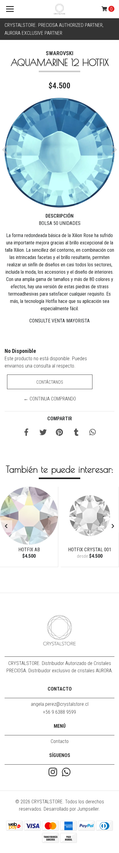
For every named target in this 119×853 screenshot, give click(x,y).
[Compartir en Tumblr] (76, 433)
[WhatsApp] (66, 772)
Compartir (59, 418)
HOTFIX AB (29, 550)
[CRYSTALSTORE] (59, 9)
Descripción (59, 216)
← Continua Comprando (49, 399)
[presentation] (6, 526)
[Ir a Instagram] (53, 772)
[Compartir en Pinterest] (59, 433)
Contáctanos (49, 382)
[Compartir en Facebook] (26, 433)
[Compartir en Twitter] (43, 433)
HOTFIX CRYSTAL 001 (89, 550)
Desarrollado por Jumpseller (71, 809)
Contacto (60, 741)
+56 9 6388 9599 (59, 712)
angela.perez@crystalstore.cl (59, 704)
